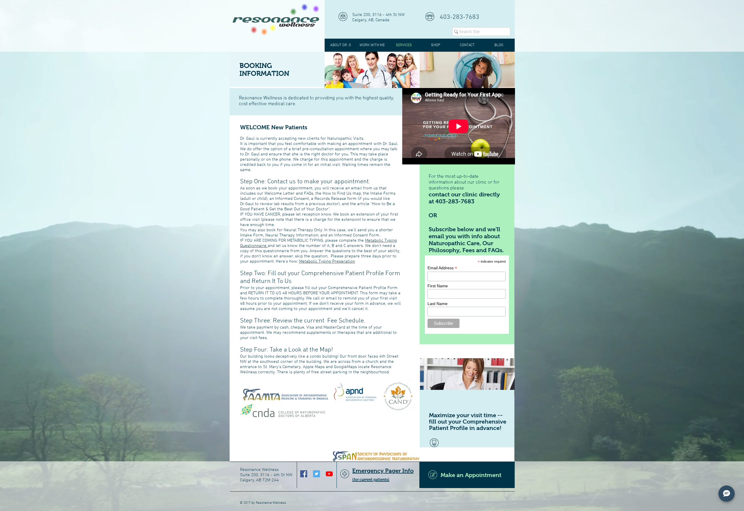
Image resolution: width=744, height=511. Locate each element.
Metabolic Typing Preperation (327, 261)
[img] (372, 70)
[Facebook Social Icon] (303, 473)
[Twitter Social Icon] (316, 473)
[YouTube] (329, 473)
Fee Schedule (345, 321)
